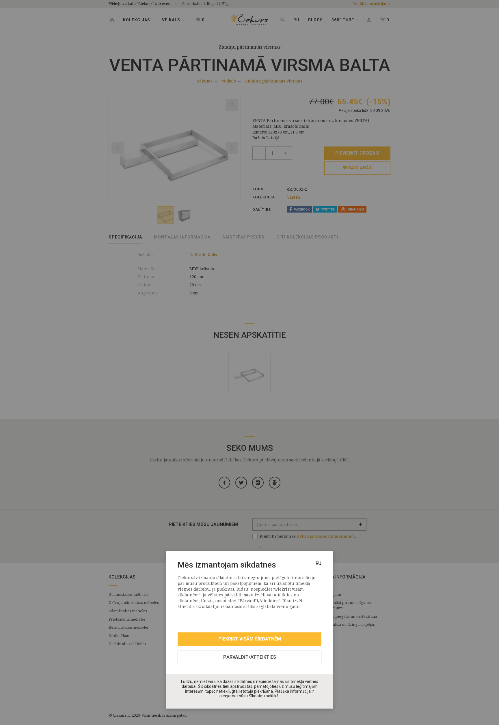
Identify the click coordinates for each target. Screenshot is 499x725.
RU (318, 563)
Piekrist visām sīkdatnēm (249, 639)
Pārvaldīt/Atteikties (249, 657)
